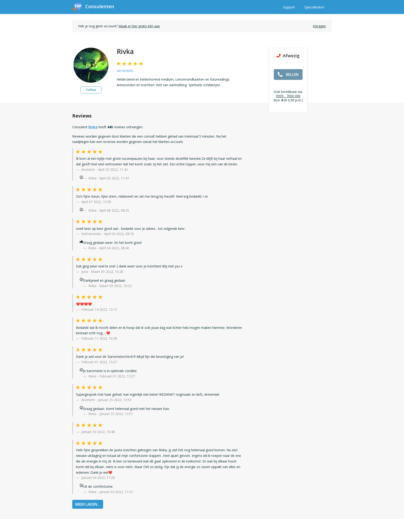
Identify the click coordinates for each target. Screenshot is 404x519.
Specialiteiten (314, 7)
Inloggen (319, 26)
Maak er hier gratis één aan (139, 26)
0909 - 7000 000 (288, 96)
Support (289, 7)
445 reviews (125, 71)
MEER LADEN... (87, 504)
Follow (91, 90)
